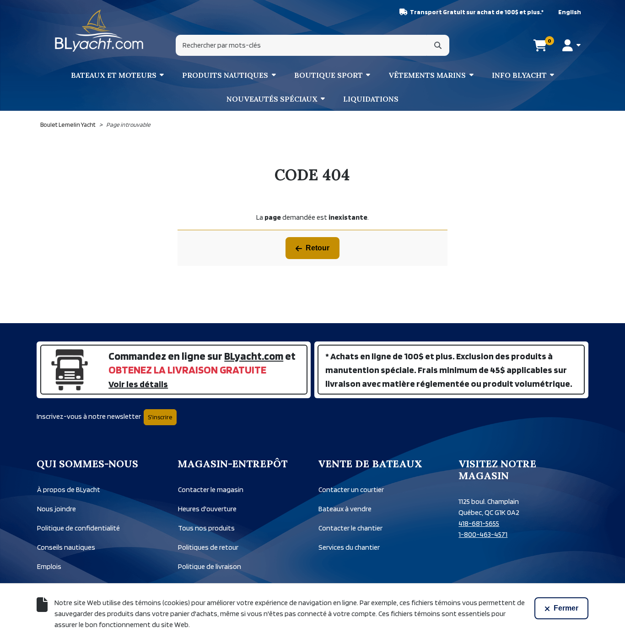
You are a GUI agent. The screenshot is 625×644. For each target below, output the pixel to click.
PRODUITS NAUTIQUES (225, 75)
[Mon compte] (571, 45)
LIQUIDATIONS (371, 98)
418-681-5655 (478, 523)
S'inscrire (160, 417)
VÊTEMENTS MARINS (427, 75)
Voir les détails (138, 384)
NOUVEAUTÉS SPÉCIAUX (272, 98)
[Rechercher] (438, 45)
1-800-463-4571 (482, 534)
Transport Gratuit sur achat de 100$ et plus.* (477, 12)
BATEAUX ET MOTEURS (113, 75)
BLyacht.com (253, 356)
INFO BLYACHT (519, 75)
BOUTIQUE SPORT (328, 75)
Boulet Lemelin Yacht (68, 124)
